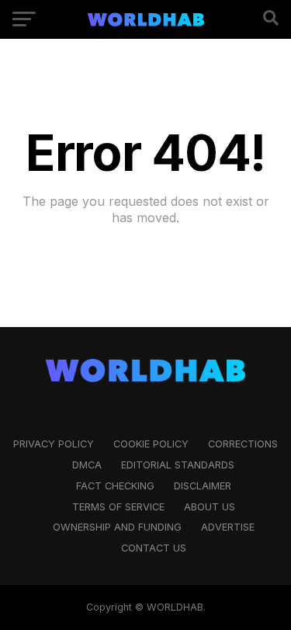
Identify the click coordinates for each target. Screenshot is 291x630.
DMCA (87, 465)
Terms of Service (118, 507)
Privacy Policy (53, 444)
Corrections (243, 444)
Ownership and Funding (117, 527)
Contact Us (153, 548)
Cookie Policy (151, 444)
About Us (209, 507)
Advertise (228, 527)
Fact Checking (115, 486)
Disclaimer (202, 486)
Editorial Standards (177, 465)
